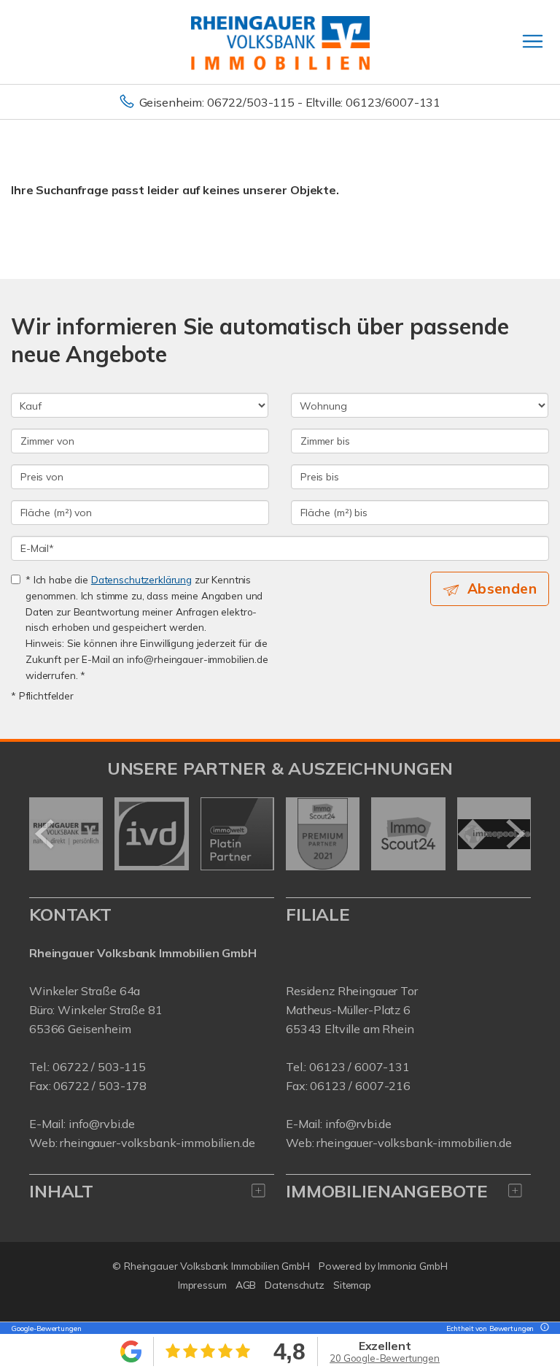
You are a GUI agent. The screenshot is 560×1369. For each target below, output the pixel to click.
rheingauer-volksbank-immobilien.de (157, 1142)
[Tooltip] (542, 1328)
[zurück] (45, 833)
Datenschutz (294, 1285)
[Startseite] (280, 41)
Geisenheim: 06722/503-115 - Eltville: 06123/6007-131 (290, 102)
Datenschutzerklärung (141, 579)
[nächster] (514, 833)
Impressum (202, 1285)
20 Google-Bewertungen (385, 1358)
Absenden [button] (502, 588)
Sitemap (352, 1285)
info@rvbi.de (102, 1123)
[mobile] (532, 41)
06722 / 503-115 (99, 1066)
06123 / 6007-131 (359, 1066)
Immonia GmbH (413, 1266)
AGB (246, 1285)
